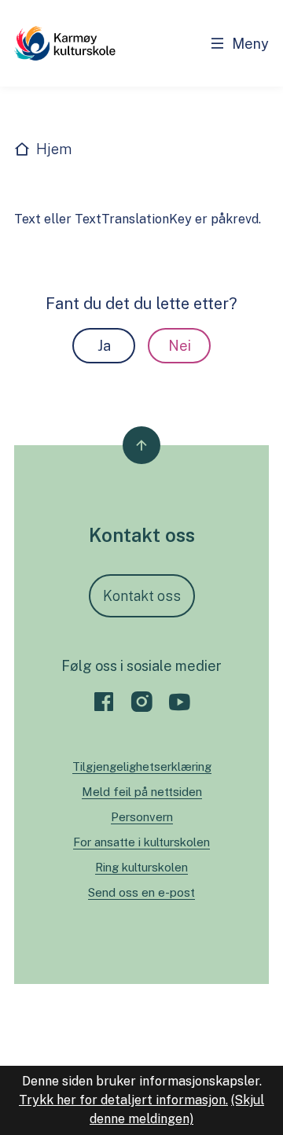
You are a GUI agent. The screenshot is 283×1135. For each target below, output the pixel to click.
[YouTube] (179, 701)
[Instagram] (141, 701)
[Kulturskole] (65, 43)
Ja (104, 345)
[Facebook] (103, 701)
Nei (179, 345)
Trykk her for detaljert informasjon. (123, 1100)
